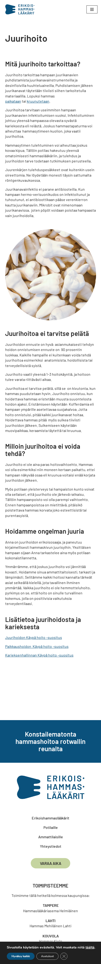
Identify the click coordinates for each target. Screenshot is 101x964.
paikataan (13, 101)
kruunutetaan (38, 101)
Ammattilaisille (50, 837)
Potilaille (50, 827)
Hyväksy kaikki (21, 956)
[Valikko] (91, 9)
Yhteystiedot (50, 846)
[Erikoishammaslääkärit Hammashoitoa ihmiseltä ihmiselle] (21, 9)
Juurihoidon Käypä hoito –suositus (33, 637)
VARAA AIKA (50, 863)
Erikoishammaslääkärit (50, 818)
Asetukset (47, 956)
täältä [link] (89, 947)
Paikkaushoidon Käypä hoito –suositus (37, 646)
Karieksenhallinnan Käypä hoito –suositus (39, 655)
